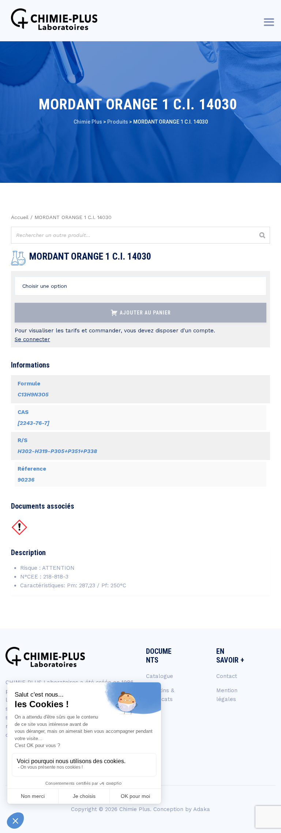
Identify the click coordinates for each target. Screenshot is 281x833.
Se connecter (32, 339)
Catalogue (159, 676)
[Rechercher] (262, 235)
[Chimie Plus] (54, 19)
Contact (226, 676)
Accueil (20, 217)
